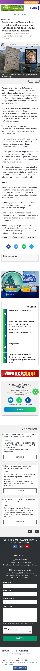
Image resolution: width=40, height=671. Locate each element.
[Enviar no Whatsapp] (24, 247)
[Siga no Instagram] (21, 546)
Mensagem (7, 607)
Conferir (20, 457)
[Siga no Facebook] (15, 546)
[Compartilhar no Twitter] (16, 247)
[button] (37, 531)
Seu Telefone (8, 599)
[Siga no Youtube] (27, 546)
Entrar (20, 409)
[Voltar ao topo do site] (37, 369)
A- (31, 81)
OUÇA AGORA (30, 2)
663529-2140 (16, 563)
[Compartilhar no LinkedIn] (31, 247)
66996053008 (27, 563)
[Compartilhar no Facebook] (9, 247)
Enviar (19, 638)
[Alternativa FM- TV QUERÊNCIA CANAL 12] (20, 285)
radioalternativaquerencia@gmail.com (23, 565)
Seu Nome (7, 583)
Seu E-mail (7, 591)
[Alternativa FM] (20, 14)
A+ (37, 81)
